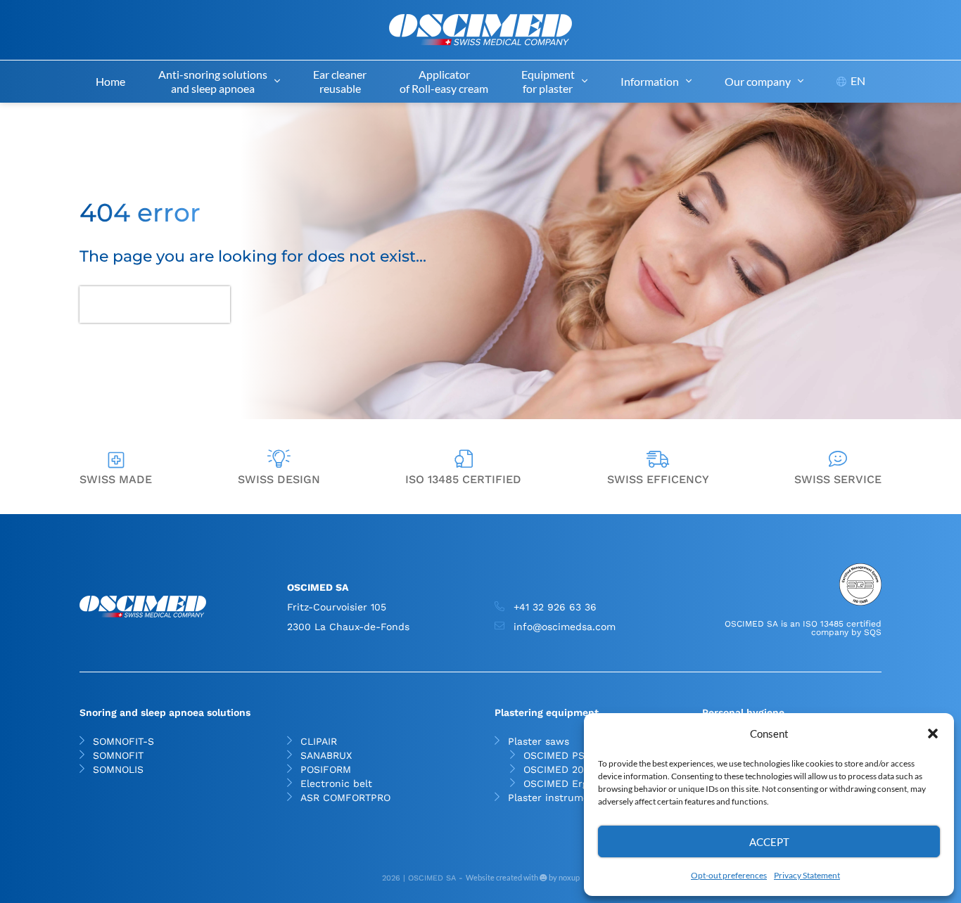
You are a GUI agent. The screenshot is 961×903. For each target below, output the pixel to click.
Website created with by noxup (523, 877)
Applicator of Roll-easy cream (444, 81)
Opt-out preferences (729, 875)
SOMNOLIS (118, 769)
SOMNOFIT (118, 755)
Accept (769, 841)
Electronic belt (336, 783)
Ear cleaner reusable (340, 81)
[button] (933, 733)
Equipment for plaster (548, 81)
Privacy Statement (807, 875)
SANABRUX (326, 755)
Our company (758, 81)
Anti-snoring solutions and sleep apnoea (212, 81)
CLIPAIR (318, 741)
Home (110, 81)
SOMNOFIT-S (123, 741)
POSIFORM (325, 769)
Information (649, 81)
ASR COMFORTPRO (345, 797)
